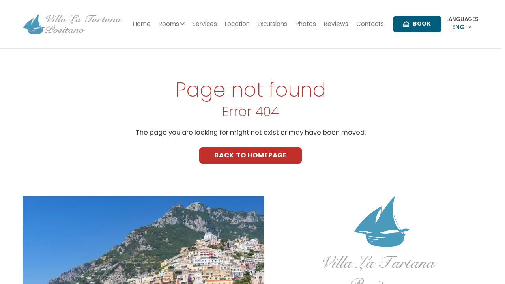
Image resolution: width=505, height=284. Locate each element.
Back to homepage (250, 155)
